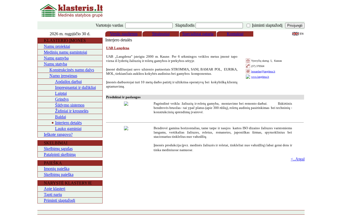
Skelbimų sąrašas (58, 148)
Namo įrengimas (63, 75)
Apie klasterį (54, 188)
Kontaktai (235, 34)
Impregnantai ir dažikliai (75, 87)
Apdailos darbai (68, 81)
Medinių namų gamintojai (65, 52)
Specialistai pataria (197, 34)
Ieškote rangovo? (58, 134)
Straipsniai (161, 34)
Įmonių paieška (56, 168)
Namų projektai (57, 46)
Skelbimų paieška (58, 174)
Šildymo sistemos (69, 105)
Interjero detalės (68, 122)
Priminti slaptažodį (59, 200)
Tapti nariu (53, 194)
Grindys (62, 99)
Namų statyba (55, 64)
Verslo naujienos (124, 34)
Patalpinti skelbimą (60, 154)
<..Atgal (298, 159)
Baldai (60, 117)
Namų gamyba (56, 58)
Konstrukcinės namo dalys (71, 70)
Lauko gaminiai (68, 128)
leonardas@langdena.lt (263, 71)
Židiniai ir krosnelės (71, 111)
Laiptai (61, 93)
